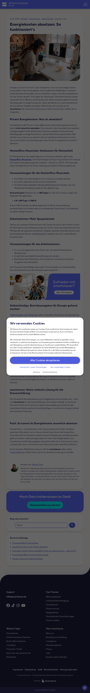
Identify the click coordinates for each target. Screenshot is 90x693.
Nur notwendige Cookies (60, 367)
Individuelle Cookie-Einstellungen (33, 367)
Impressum (36, 372)
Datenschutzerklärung (50, 372)
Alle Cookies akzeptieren (45, 360)
